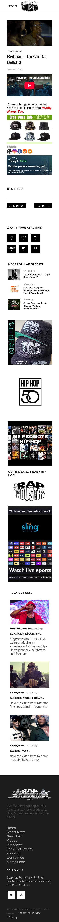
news (30, 628)
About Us (13, 853)
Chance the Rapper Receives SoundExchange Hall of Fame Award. (36, 290)
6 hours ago (29, 284)
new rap (11, 51)
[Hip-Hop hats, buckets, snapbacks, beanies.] (29, 129)
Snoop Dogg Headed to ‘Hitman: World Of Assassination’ (35, 306)
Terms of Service (29, 913)
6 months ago (32, 693)
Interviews (14, 845)
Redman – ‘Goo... (20, 750)
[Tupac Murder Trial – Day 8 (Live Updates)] (14, 274)
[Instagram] (14, 151)
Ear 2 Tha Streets (20, 849)
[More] (30, 151)
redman (18, 189)
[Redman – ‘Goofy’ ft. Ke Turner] (29, 728)
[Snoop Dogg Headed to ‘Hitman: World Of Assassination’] (14, 304)
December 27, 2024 (15, 69)
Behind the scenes (18, 628)
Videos (12, 840)
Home (11, 828)
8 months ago (32, 746)
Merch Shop (16, 862)
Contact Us (15, 857)
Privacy (13, 917)
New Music (15, 836)
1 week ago (38, 629)
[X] (9, 151)
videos (19, 51)
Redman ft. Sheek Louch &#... (27, 697)
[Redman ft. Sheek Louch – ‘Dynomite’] (29, 675)
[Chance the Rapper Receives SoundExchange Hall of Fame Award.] (14, 288)
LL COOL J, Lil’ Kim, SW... (25, 633)
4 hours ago (29, 271)
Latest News (16, 832)
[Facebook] (19, 151)
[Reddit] (25, 151)
